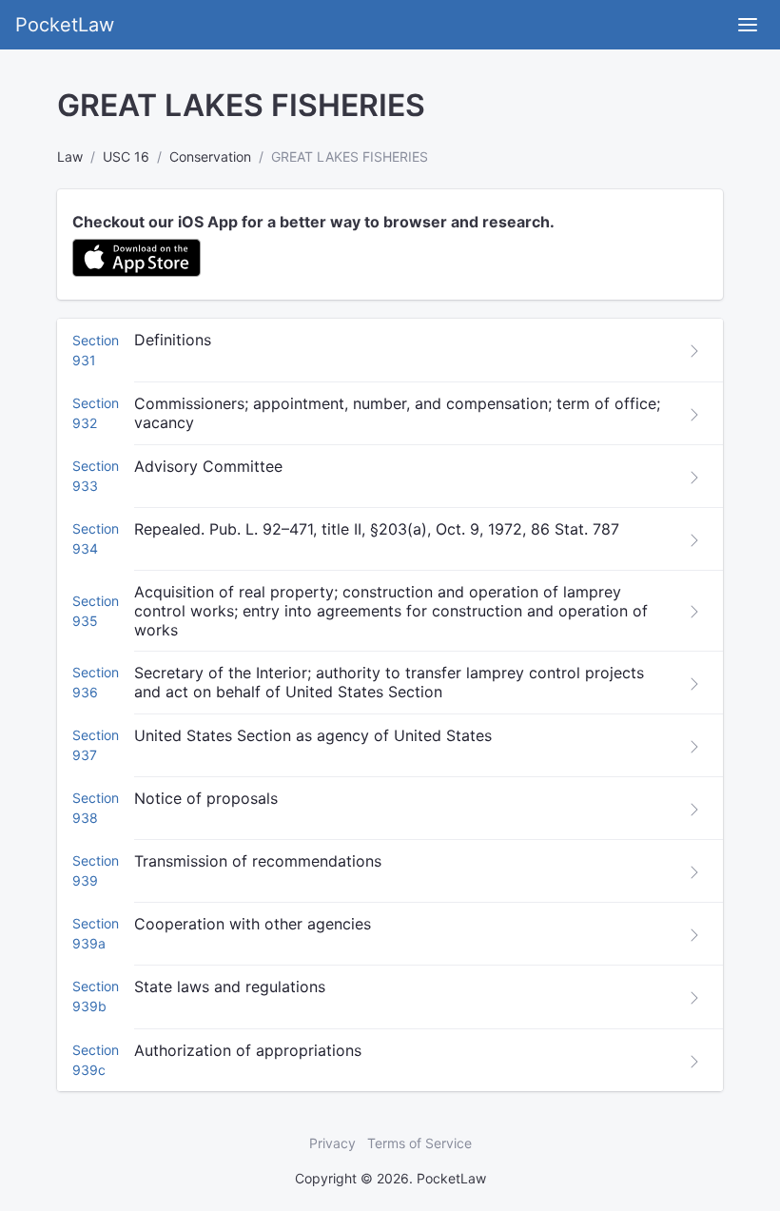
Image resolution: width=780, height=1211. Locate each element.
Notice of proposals (206, 798)
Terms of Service (419, 1143)
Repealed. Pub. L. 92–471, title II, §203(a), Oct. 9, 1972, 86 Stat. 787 (376, 528)
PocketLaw (64, 24)
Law (70, 156)
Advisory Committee (208, 466)
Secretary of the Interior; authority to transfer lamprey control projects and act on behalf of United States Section (389, 682)
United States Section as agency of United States (313, 735)
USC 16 (126, 156)
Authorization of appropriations (247, 1050)
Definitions (172, 339)
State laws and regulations (229, 986)
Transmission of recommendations (257, 860)
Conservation (210, 156)
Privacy (332, 1143)
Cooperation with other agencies (252, 923)
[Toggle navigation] (748, 25)
